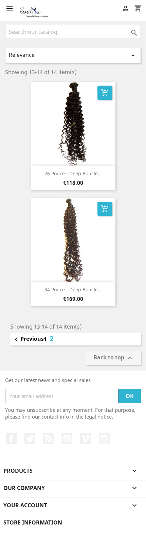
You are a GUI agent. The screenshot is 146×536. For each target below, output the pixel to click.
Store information (32, 522)
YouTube (66, 438)
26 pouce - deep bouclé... (73, 173)
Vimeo (85, 438)
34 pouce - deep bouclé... (73, 289)
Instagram (104, 438)
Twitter (29, 438)
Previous (28, 339)
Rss (48, 438)
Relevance (73, 55)
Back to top (113, 358)
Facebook (11, 438)
